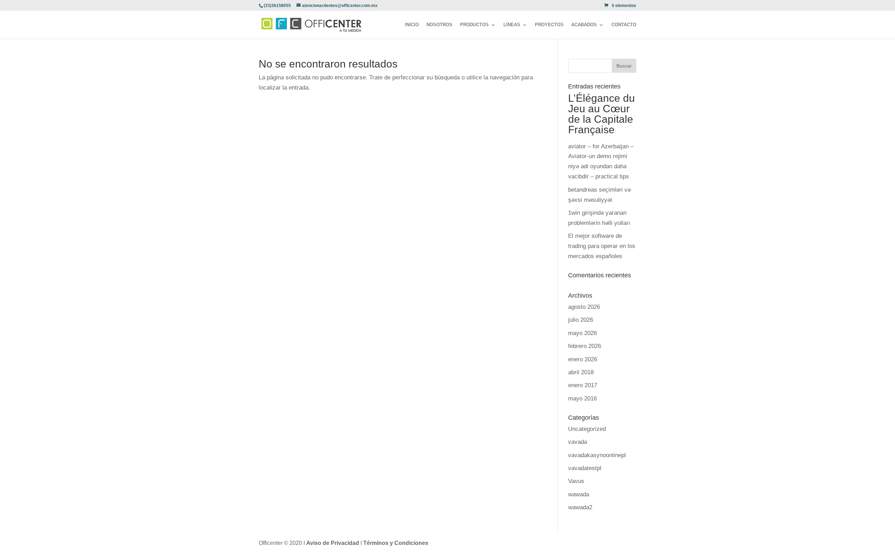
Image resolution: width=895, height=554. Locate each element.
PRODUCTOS (474, 24)
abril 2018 (581, 372)
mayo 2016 (582, 398)
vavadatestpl (584, 468)
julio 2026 (580, 320)
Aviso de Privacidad (333, 543)
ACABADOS (584, 24)
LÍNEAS (511, 24)
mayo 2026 (582, 333)
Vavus (576, 481)
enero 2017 (582, 385)
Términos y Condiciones (395, 543)
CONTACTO (623, 24)
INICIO (412, 24)
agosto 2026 (584, 307)
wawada (578, 494)
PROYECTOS (549, 24)
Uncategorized (587, 429)
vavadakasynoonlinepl (597, 455)
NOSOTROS (439, 24)
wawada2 (580, 507)
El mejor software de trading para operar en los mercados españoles (601, 246)
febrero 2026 (584, 346)
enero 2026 (582, 359)
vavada (577, 442)
